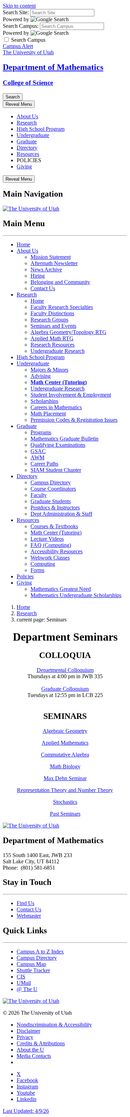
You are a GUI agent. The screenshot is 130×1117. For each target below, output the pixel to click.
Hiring (38, 276)
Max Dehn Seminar (65, 778)
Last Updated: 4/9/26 (26, 1111)
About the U (30, 1050)
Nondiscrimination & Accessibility (54, 1025)
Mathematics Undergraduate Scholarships (76, 595)
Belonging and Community (60, 282)
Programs (41, 432)
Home (23, 244)
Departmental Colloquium (65, 670)
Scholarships (44, 401)
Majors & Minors (49, 370)
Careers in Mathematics (56, 407)
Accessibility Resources (57, 551)
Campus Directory (51, 482)
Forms (37, 570)
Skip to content (19, 6)
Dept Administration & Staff (61, 514)
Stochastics (65, 802)
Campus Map (31, 964)
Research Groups (49, 320)
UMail (24, 983)
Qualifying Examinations (58, 445)
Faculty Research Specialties (62, 307)
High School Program (40, 129)
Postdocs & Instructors (55, 507)
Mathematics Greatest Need (61, 589)
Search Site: (16, 12)
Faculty (39, 495)
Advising (41, 376)
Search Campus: (20, 26)
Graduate (27, 141)
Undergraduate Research (58, 351)
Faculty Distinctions (52, 313)
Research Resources (53, 345)
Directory (27, 148)
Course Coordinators (53, 489)
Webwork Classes (50, 558)
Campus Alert (18, 46)
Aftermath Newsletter (54, 263)
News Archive (46, 269)
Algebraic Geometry (65, 731)
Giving (24, 166)
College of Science (28, 82)
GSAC (38, 451)
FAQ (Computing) (51, 545)
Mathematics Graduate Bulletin (64, 439)
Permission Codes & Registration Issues (74, 420)
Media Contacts (34, 1056)
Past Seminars (65, 814)
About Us (27, 116)
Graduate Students (51, 501)
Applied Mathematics (65, 743)
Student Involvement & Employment (71, 395)
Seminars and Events (53, 326)
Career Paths (44, 464)
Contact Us (43, 288)
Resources (28, 154)
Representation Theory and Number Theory (65, 790)
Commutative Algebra (65, 755)
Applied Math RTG (52, 338)
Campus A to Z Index (40, 951)
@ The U (27, 989)
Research (27, 123)
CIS (21, 977)
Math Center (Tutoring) (56, 533)
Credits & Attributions (41, 1043)
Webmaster (29, 916)
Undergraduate (33, 135)
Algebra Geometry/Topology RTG (68, 332)
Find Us (25, 903)
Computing (43, 564)
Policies (25, 576)
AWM (37, 457)
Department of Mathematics (53, 67)
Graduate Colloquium (65, 689)
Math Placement (48, 414)
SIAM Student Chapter (56, 470)
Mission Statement (51, 257)
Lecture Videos (47, 539)
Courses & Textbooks (54, 526)
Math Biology (65, 766)
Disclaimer (28, 1031)
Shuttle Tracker (33, 970)
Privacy (25, 1037)
